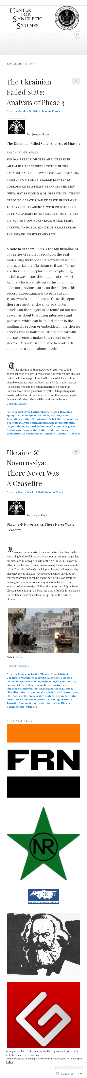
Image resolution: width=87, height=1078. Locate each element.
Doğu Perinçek (50, 681)
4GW (62, 411)
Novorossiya (14, 429)
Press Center (33, 42)
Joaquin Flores (51, 110)
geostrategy (14, 422)
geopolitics (71, 419)
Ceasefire (66, 677)
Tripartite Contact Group (21, 703)
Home (10, 34)
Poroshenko (20, 695)
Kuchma (67, 688)
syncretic (50, 433)
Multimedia (13, 42)
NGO (59, 692)
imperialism (46, 422)
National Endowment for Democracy (47, 426)
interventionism (65, 422)
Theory (44, 411)
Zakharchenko (15, 706)
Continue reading (18, 403)
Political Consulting (17, 50)
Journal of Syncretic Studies (53, 34)
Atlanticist (53, 677)
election (26, 419)
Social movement (33, 433)
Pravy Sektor (30, 429)
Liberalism (13, 692)
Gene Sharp (28, 684)
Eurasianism (39, 419)
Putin (42, 429)
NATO (73, 426)
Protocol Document (57, 695)
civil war (55, 415)
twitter (42, 703)
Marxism (26, 692)
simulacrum (14, 433)
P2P (9, 695)
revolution (53, 429)
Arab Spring (39, 677)
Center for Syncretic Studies (32, 415)
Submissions (53, 42)
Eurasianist (13, 684)
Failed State (56, 419)
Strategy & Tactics (28, 411)
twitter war (53, 703)
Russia (65, 429)
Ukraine (61, 433)
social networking (49, 699)
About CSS (26, 34)
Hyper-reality (30, 422)
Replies (74, 433)
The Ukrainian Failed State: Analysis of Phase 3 (36, 91)
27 (76, 81)
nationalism (39, 692)
